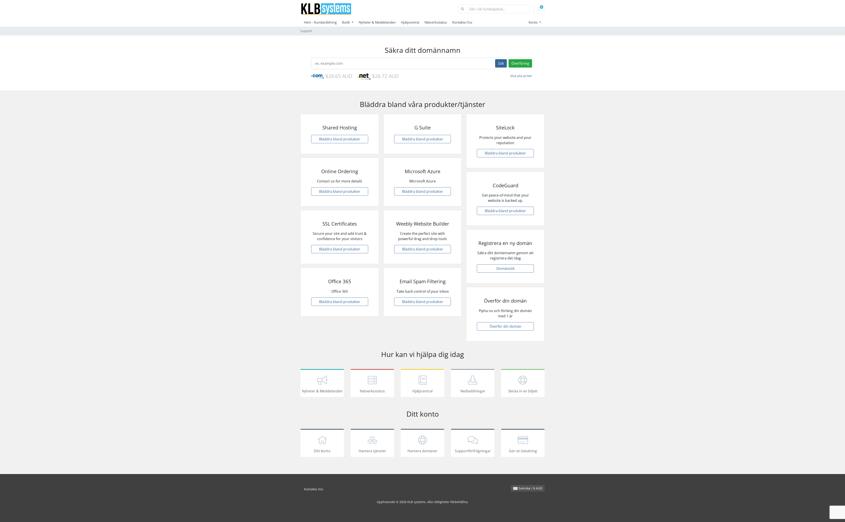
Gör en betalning (523, 450)
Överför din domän (505, 326)
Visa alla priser (521, 76)
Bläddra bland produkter (339, 139)
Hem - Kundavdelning (320, 22)
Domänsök (505, 268)
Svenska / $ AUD (530, 488)
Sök (501, 63)
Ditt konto (322, 450)
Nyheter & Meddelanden (377, 22)
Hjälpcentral (410, 22)
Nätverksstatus (435, 22)
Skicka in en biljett (523, 391)
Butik (346, 22)
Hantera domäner (422, 450)
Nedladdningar (472, 391)
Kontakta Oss (462, 22)
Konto (533, 22)
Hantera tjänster (372, 450)
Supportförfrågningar (473, 450)
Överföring (520, 63)
